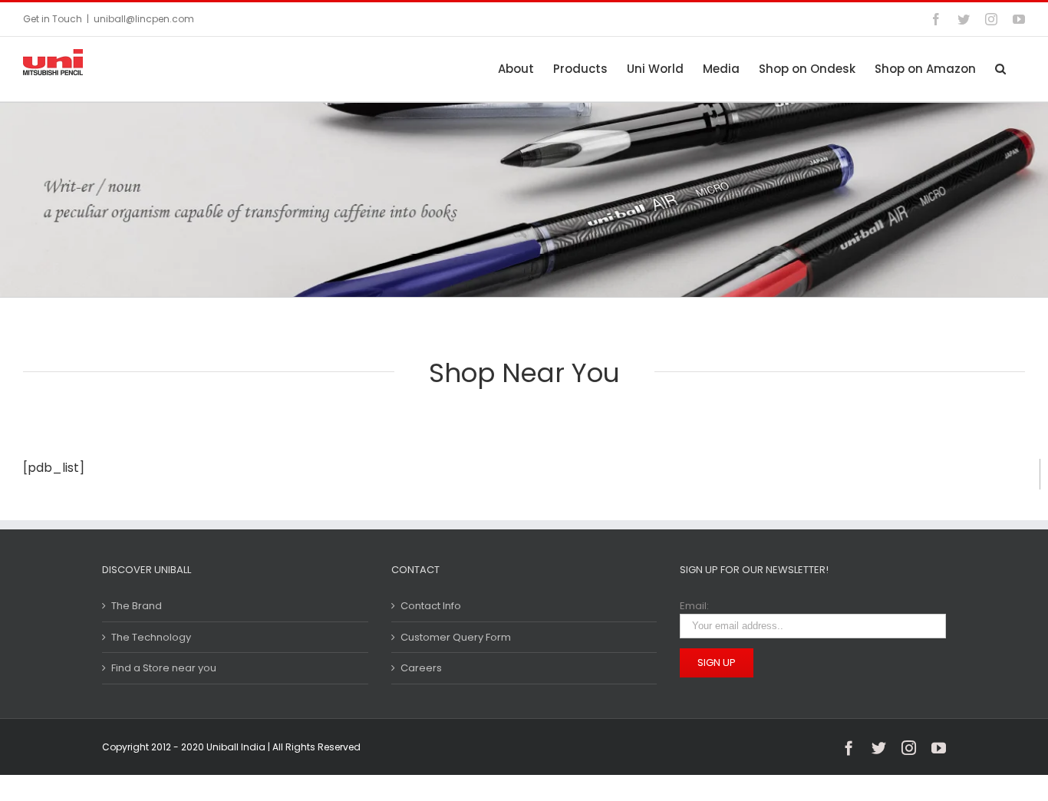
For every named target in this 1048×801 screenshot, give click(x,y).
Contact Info (430, 605)
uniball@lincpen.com (144, 18)
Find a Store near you (163, 668)
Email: (694, 605)
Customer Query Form (455, 637)
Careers (421, 668)
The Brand (136, 605)
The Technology (151, 637)
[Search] (1000, 69)
